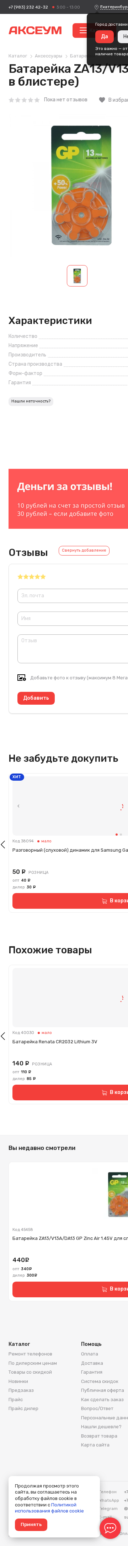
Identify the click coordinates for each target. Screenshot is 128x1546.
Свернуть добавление (84, 550)
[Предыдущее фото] (18, 806)
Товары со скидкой (30, 1372)
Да (104, 37)
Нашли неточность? (30, 401)
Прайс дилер (23, 1408)
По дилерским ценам (33, 1363)
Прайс (16, 1399)
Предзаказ (21, 1390)
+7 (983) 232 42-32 (28, 7)
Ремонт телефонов (30, 1354)
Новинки (18, 1381)
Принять (31, 1524)
